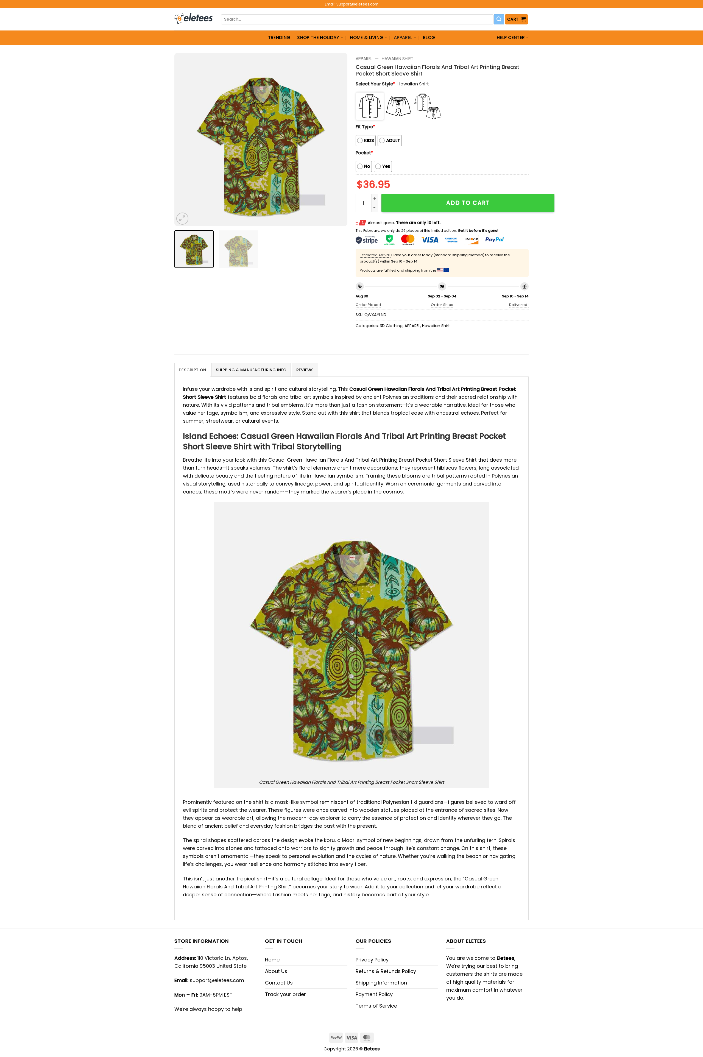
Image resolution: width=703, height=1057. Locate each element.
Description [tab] (192, 370)
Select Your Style (375, 84)
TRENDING (279, 37)
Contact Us (279, 982)
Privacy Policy (372, 959)
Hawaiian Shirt (397, 59)
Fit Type (365, 127)
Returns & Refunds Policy (386, 971)
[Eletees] (193, 19)
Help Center (511, 37)
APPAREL (403, 37)
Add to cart (468, 203)
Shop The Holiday (318, 37)
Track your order (285, 994)
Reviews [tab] (305, 370)
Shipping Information (381, 982)
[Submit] (499, 19)
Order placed (368, 304)
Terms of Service (376, 1005)
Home (272, 959)
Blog (429, 37)
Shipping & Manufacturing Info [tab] (251, 370)
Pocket (364, 153)
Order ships (442, 304)
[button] (516, 19)
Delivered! (519, 304)
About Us (276, 971)
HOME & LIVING (366, 37)
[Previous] (185, 139)
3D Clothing (391, 325)
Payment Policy (374, 994)
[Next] (337, 139)
